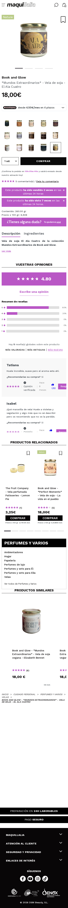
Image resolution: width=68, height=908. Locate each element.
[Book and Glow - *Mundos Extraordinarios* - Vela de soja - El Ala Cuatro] (55, 147)
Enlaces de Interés (20, 860)
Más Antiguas (36, 350)
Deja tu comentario (47, 181)
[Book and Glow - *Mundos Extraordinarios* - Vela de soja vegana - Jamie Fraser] (31, 135)
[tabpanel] (34, 39)
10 (26, 171)
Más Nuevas (55, 350)
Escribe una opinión (34, 291)
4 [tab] (49, 68)
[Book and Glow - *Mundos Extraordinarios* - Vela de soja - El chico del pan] (19, 123)
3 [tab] (39, 68)
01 (30, 171)
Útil (53, 388)
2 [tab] (29, 68)
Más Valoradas (15, 350)
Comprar (17, 518)
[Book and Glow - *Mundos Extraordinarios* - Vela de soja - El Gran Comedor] (55, 123)
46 (35, 171)
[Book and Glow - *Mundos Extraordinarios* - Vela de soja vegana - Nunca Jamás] (43, 147)
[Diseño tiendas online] (51, 892)
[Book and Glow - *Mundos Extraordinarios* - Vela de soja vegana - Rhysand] (43, 135)
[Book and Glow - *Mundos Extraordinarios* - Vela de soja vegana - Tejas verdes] (43, 123)
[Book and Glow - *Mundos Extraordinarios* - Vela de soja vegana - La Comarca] (55, 135)
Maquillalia (15, 835)
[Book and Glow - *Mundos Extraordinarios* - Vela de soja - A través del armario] (19, 135)
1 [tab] (19, 68)
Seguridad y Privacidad (23, 852)
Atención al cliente (21, 843)
